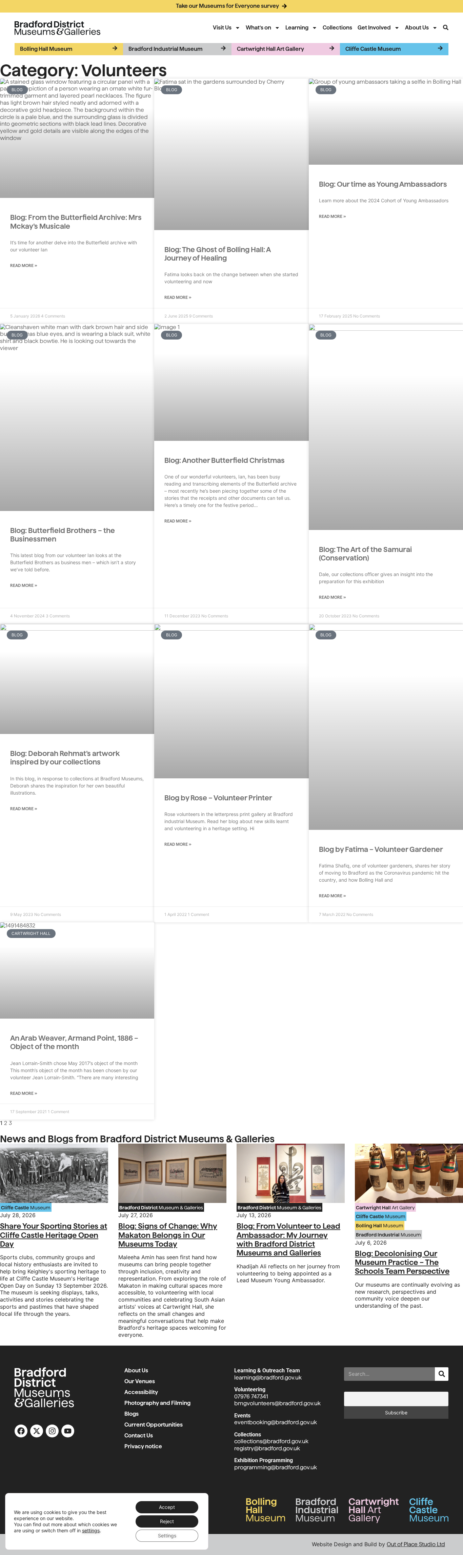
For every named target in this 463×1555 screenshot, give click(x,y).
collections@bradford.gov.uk (271, 1441)
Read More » (23, 265)
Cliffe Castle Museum (373, 49)
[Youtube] (67, 1431)
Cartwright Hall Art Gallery (270, 49)
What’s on (258, 27)
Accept (167, 1507)
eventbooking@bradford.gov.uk (275, 1422)
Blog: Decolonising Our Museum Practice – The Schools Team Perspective (402, 1262)
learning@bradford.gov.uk (268, 1377)
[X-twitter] (36, 1431)
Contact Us (138, 1435)
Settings (167, 1535)
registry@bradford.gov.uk (267, 1448)
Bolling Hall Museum (46, 49)
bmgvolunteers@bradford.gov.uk (277, 1403)
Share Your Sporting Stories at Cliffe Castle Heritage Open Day (53, 1235)
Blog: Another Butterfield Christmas (224, 460)
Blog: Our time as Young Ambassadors (383, 184)
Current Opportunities (153, 1425)
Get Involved (374, 27)
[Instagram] (52, 1431)
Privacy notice (143, 1446)
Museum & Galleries (161, 1207)
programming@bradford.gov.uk (275, 1467)
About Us (417, 27)
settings (91, 1530)
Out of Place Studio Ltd (416, 1544)
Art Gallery (385, 1207)
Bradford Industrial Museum (165, 49)
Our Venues (140, 1381)
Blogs (131, 1414)
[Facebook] (21, 1431)
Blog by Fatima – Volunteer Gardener (381, 849)
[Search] (441, 1374)
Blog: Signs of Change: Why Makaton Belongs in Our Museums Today (167, 1235)
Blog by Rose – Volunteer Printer (218, 798)
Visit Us (222, 27)
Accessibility (141, 1392)
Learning (296, 27)
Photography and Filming (157, 1403)
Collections (337, 27)
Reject (167, 1521)
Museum (26, 1207)
